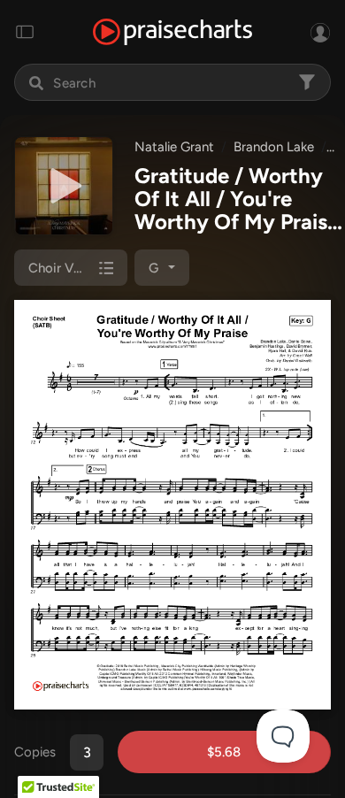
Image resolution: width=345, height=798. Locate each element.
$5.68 (224, 752)
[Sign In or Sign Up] (320, 31)
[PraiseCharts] (172, 32)
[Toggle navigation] (24, 31)
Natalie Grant (174, 147)
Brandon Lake (274, 147)
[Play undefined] (63, 185)
